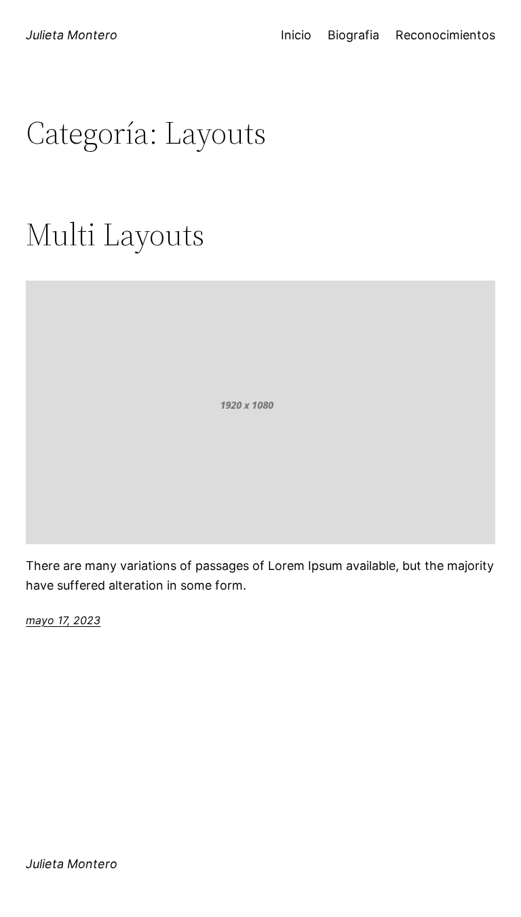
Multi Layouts (115, 234)
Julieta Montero (71, 35)
